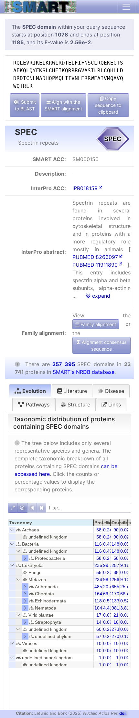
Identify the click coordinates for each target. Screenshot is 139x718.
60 (99, 629)
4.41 (107, 607)
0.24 (107, 529)
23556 (100, 565)
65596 (118, 586)
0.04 (107, 643)
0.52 (124, 600)
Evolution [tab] (33, 391)
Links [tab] (114, 404)
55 (99, 572)
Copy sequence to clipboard (108, 105)
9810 (117, 607)
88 (116, 572)
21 (116, 615)
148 (115, 544)
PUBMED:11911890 (95, 265)
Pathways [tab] (36, 404)
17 (99, 615)
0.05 (124, 544)
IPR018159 (85, 188)
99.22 (109, 565)
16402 (100, 593)
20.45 (109, 586)
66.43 (126, 593)
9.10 (124, 579)
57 (99, 636)
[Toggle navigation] (126, 6)
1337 (117, 600)
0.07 (107, 615)
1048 (99, 607)
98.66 (109, 579)
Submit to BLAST (25, 105)
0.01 (124, 615)
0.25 (107, 629)
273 (115, 629)
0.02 (124, 529)
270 (115, 636)
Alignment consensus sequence (103, 345)
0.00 (124, 643)
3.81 (124, 607)
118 (98, 600)
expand (100, 295)
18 (116, 622)
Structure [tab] (78, 404)
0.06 (107, 622)
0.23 (107, 572)
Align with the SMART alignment (63, 105)
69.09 (109, 593)
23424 (100, 579)
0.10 (124, 636)
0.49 (107, 544)
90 (116, 529)
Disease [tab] (113, 391)
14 (99, 622)
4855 (99, 586)
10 (99, 643)
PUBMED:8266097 (95, 257)
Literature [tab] (74, 391)
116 (98, 544)
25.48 (126, 586)
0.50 (107, 600)
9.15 (124, 565)
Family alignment (97, 324)
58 (99, 529)
